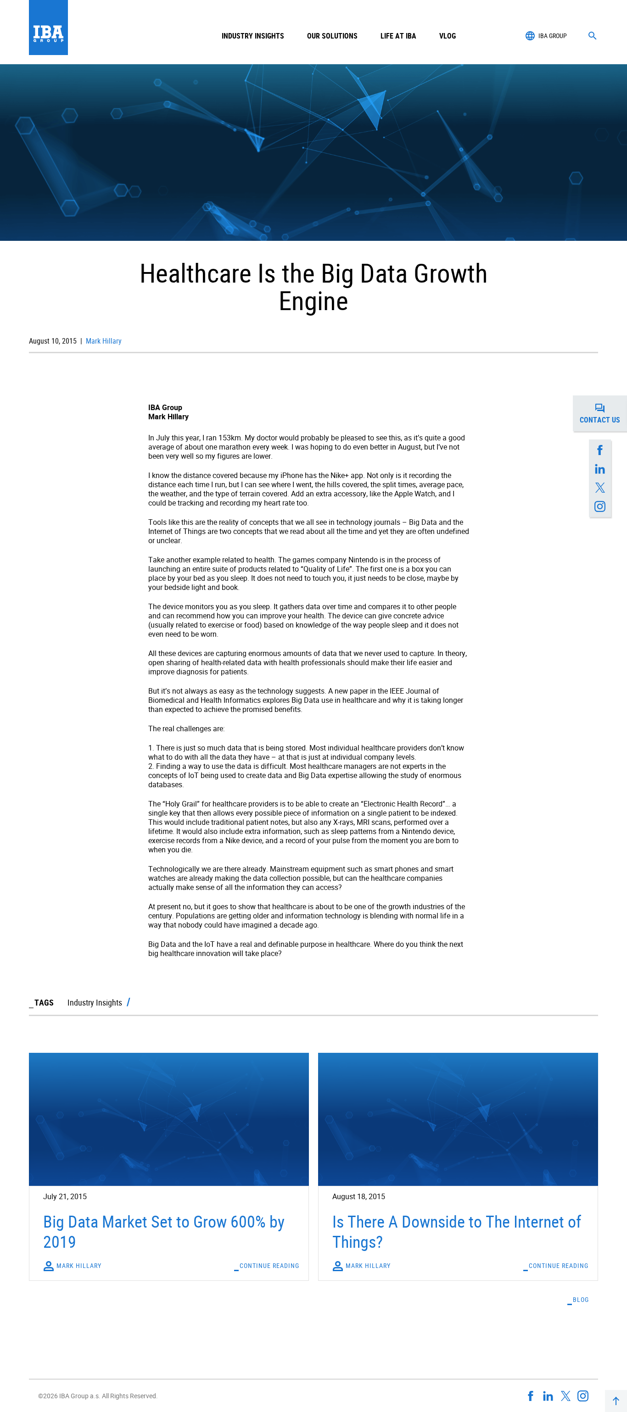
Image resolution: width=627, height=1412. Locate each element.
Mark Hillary (103, 341)
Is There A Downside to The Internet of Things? (456, 1231)
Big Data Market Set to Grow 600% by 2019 (164, 1231)
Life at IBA (398, 36)
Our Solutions (332, 36)
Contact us (603, 416)
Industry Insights (253, 36)
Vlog (447, 36)
